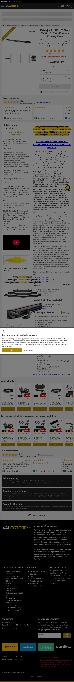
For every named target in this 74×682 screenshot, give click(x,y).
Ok (12, 350)
